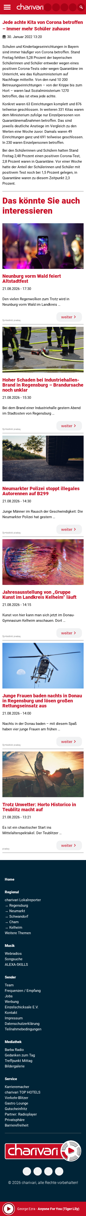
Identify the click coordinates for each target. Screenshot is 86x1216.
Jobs (9, 996)
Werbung (12, 1001)
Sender (10, 977)
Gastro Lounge (16, 1103)
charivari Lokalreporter (23, 900)
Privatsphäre (15, 1120)
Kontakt (11, 1013)
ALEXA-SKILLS (16, 964)
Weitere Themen (18, 933)
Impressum (14, 1018)
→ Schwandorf (16, 916)
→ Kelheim (13, 927)
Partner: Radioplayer (21, 1114)
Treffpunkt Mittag (18, 1061)
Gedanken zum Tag (20, 1055)
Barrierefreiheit (16, 1125)
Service (11, 1079)
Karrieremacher (17, 1087)
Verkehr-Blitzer (16, 1098)
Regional (12, 892)
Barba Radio (14, 1050)
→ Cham (12, 922)
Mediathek (13, 1042)
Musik (10, 946)
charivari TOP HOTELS (22, 1092)
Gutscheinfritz (16, 1109)
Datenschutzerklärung (22, 1024)
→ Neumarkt (15, 911)
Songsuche (13, 959)
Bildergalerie (15, 1066)
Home (9, 879)
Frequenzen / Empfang (23, 990)
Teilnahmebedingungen (23, 1029)
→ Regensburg (16, 905)
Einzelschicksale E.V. (21, 1007)
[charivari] (30, 7)
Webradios (13, 953)
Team (9, 985)
